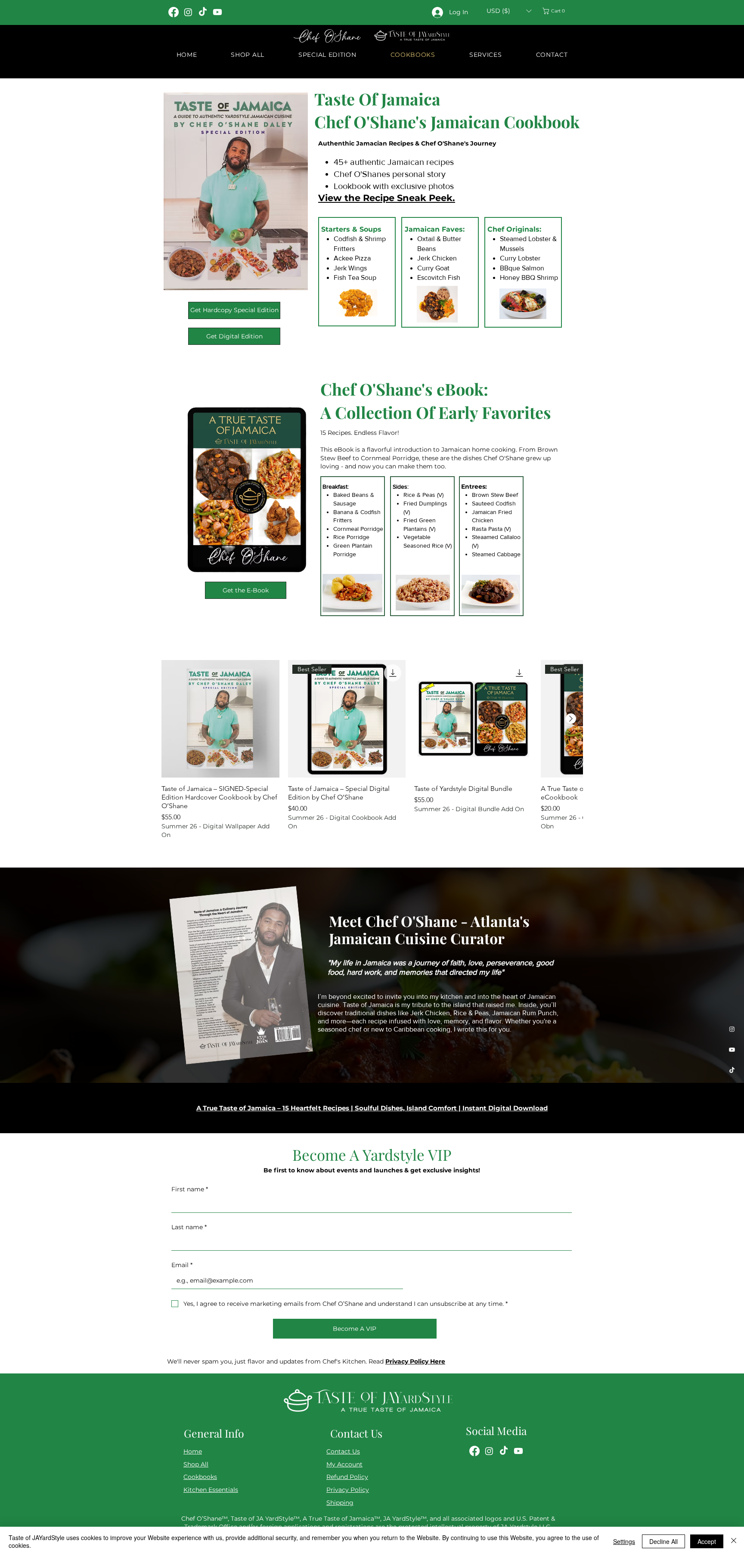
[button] (509, 11)
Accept (707, 1541)
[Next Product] (571, 718)
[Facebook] (173, 12)
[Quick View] (220, 719)
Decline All (663, 1541)
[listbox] (509, 11)
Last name (189, 1227)
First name (189, 1189)
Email (181, 1265)
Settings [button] (624, 1541)
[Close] (733, 1541)
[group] (372, 750)
